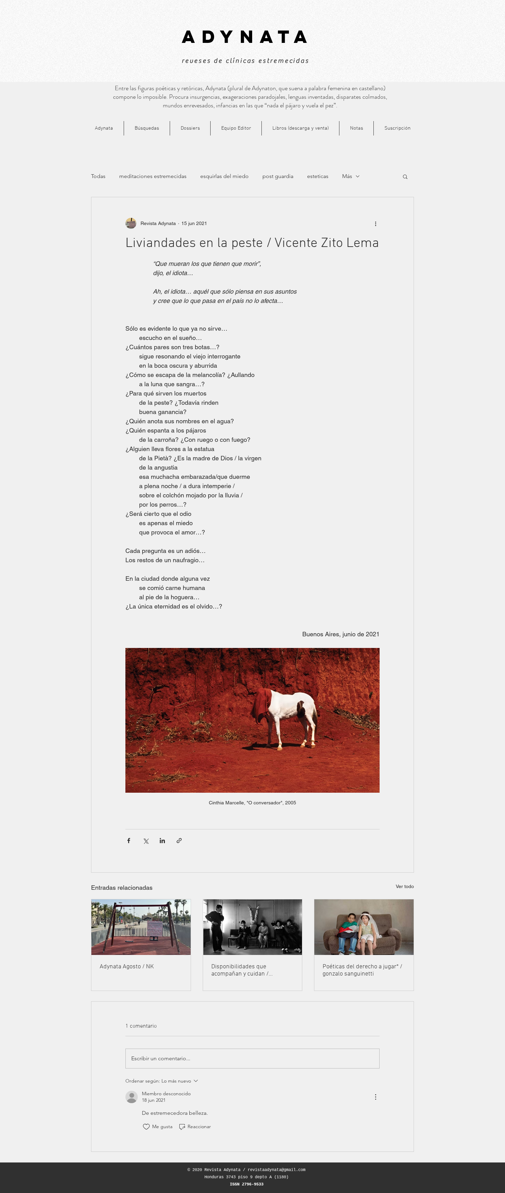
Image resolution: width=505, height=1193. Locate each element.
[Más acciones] (375, 223)
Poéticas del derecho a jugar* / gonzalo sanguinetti (362, 970)
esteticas (317, 176)
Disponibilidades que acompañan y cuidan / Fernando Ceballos (240, 970)
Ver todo (405, 886)
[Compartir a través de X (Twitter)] (145, 840)
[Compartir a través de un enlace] (179, 840)
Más (347, 176)
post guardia (277, 176)
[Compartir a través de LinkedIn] (162, 840)
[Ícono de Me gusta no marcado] (146, 1127)
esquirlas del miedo (224, 176)
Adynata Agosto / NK (127, 966)
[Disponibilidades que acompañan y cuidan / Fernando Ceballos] (252, 927)
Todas (98, 176)
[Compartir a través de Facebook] (128, 840)
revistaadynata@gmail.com (276, 1170)
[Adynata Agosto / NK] (141, 927)
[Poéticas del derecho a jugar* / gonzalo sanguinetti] (364, 927)
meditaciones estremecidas (153, 176)
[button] (405, 176)
